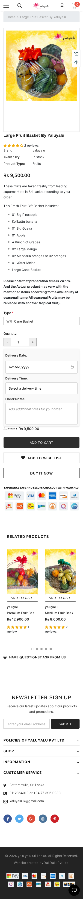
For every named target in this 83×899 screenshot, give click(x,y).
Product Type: (14, 164)
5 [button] (51, 649)
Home (11, 17)
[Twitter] (19, 819)
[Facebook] (7, 819)
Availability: (12, 157)
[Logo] (41, 5)
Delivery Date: (16, 355)
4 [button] (46, 649)
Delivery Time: (16, 378)
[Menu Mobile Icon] (6, 5)
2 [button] (37, 649)
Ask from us (54, 657)
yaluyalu (39, 150)
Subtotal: (10, 429)
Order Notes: (15, 399)
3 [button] (41, 649)
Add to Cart (22, 598)
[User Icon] (62, 5)
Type (8, 313)
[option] (41, 66)
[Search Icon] (19, 5)
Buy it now (41, 473)
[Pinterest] (54, 819)
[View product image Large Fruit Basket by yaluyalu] (41, 66)
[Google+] (31, 819)
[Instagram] (43, 819)
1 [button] (32, 649)
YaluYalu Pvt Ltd (56, 863)
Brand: (8, 150)
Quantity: (10, 333)
